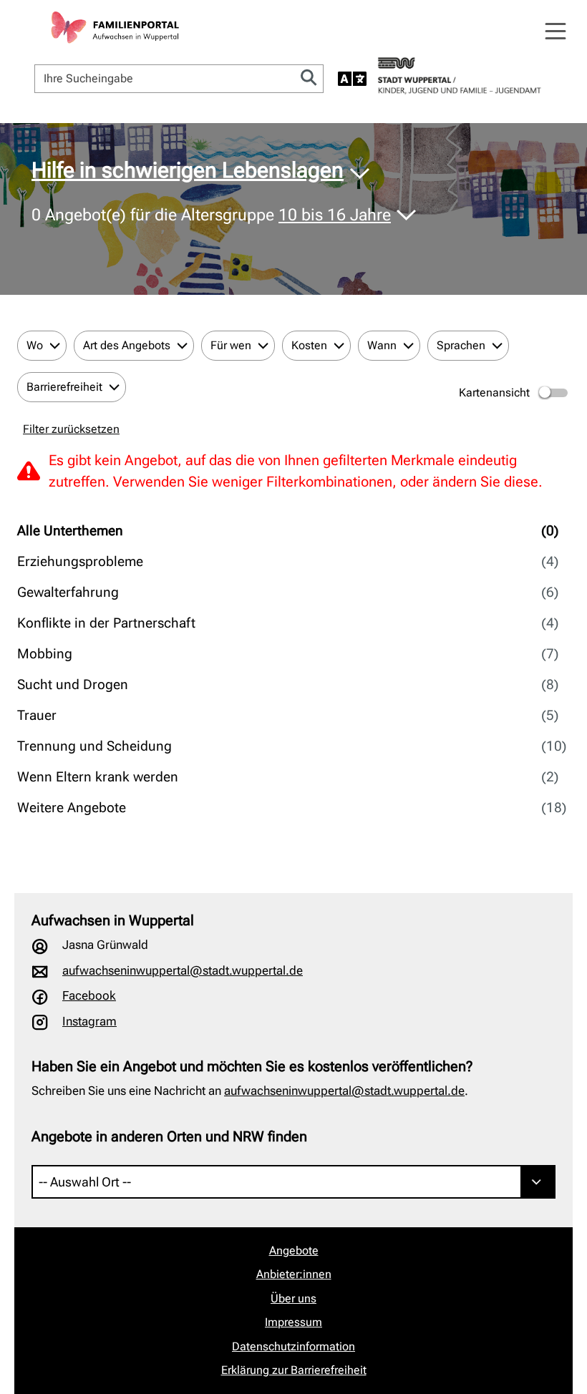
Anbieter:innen (293, 1274)
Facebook (89, 995)
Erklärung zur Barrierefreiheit (294, 1370)
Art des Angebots (126, 345)
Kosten (309, 345)
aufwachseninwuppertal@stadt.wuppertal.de (182, 970)
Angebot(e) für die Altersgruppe (211, 216)
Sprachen (461, 345)
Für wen (230, 345)
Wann (382, 345)
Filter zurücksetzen (71, 429)
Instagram (89, 1021)
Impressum (293, 1322)
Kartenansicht (494, 392)
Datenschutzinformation (293, 1346)
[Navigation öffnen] (555, 31)
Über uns (293, 1298)
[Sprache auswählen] (352, 78)
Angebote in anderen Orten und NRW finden (169, 1136)
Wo (34, 345)
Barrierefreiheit (64, 387)
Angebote (294, 1250)
